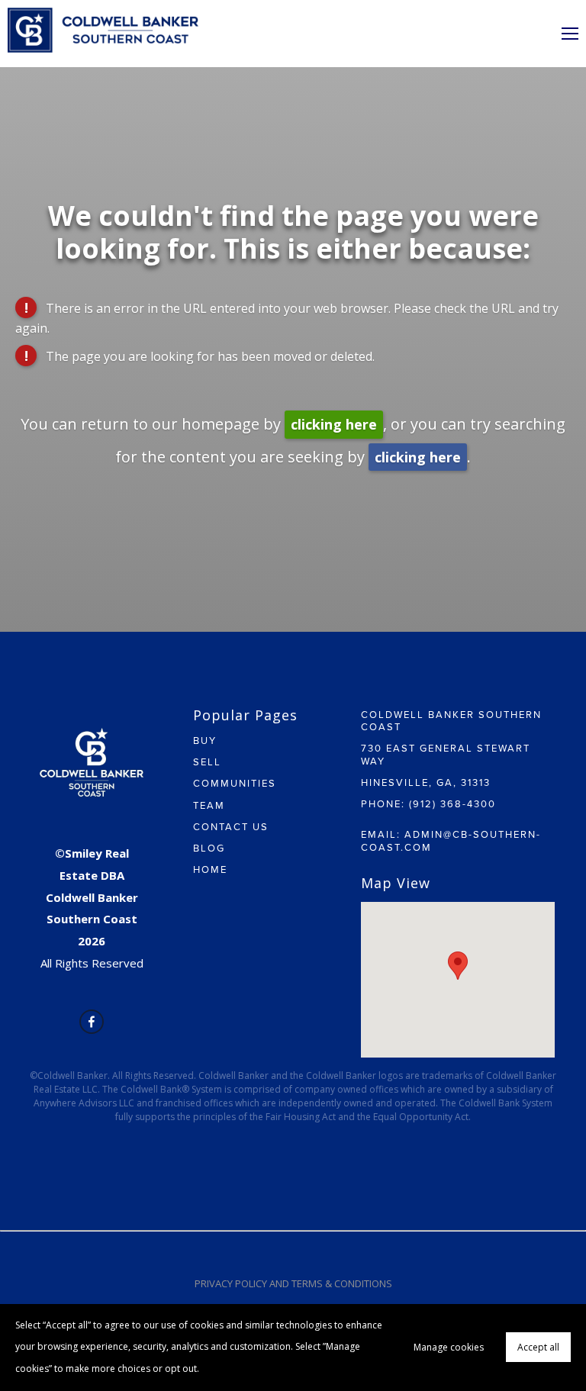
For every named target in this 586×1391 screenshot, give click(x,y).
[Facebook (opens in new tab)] (91, 1021)
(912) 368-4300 (452, 803)
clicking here (334, 424)
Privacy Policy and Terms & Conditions (293, 1283)
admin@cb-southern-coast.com (451, 840)
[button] (458, 965)
